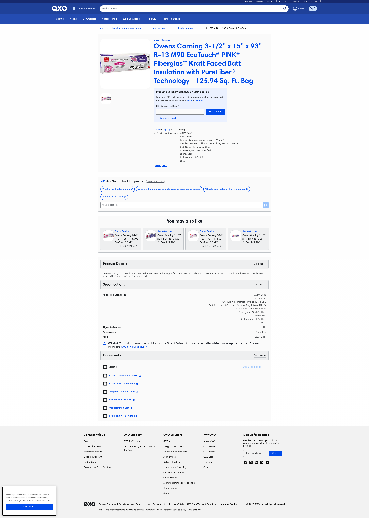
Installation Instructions (121, 400)
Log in (157, 130)
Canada (248, 1)
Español (238, 1)
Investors (270, 1)
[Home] (91, 504)
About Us (282, 1)
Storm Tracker (170, 488)
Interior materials (162, 28)
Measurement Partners (175, 452)
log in (190, 101)
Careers (259, 1)
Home (101, 28)
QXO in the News (92, 446)
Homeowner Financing (175, 467)
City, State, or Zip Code (167, 106)
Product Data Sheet (119, 408)
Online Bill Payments (173, 472)
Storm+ (167, 493)
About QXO (209, 441)
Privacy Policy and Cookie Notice (116, 504)
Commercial (89, 19)
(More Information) (155, 181)
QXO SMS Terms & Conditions (202, 504)
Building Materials (132, 19)
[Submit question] (266, 205)
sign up (199, 101)
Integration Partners (173, 446)
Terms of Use (143, 504)
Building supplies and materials (129, 28)
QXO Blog (208, 457)
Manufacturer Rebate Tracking (179, 483)
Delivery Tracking (172, 462)
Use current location (169, 118)
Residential (59, 19)
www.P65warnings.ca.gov (134, 347)
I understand (29, 507)
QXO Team (209, 452)
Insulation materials (188, 28)
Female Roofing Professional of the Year (139, 448)
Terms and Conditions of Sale (168, 504)
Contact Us (295, 1)
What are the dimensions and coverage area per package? (169, 189)
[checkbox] (105, 367)
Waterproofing (109, 19)
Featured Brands (171, 19)
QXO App (168, 441)
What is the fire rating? (114, 197)
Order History (170, 478)
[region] (29, 501)
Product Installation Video (122, 384)
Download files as (252, 367)
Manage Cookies (229, 504)
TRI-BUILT (152, 19)
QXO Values (209, 446)
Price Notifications (93, 452)
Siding (73, 19)
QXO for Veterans (133, 441)
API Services (169, 457)
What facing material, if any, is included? (226, 189)
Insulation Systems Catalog (123, 416)
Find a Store (215, 112)
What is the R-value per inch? (117, 189)
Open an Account (311, 1)
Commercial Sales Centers (97, 467)
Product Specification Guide (123, 376)
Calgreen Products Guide (122, 392)
